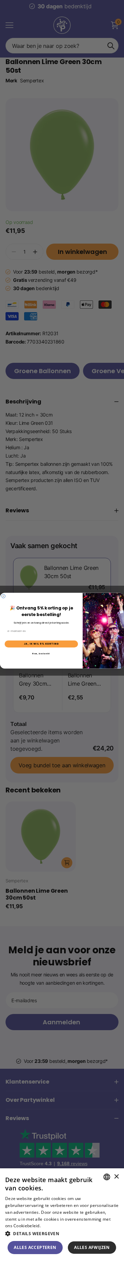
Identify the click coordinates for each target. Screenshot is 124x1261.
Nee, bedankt (41, 653)
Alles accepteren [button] (35, 1247)
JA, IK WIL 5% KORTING (41, 643)
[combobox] (106, 1176)
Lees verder (53, 1226)
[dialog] (62, 1214)
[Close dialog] (4, 596)
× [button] (116, 1176)
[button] (62, 1233)
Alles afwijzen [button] (92, 1247)
